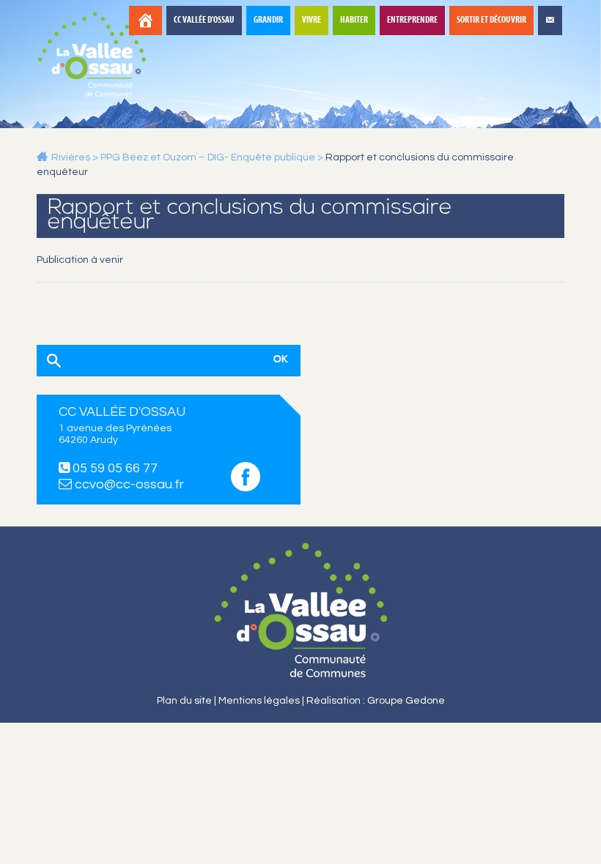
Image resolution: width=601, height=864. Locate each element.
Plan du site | (187, 701)
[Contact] (550, 20)
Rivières (70, 157)
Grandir (268, 20)
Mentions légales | (262, 701)
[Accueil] (145, 20)
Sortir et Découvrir (491, 20)
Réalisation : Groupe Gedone (375, 701)
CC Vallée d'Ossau (204, 20)
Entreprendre (412, 20)
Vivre (311, 20)
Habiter (354, 20)
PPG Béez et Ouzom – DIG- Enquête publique (207, 157)
